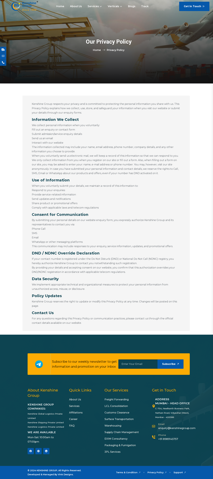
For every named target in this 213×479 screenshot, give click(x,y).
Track (145, 6)
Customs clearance (116, 412)
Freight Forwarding (116, 399)
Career (73, 419)
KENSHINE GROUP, (47, 470)
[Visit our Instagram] (38, 451)
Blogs (131, 6)
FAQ (72, 425)
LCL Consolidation (116, 406)
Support (179, 472)
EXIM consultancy (116, 438)
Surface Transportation (119, 419)
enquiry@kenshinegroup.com (177, 428)
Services (93, 6)
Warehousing (112, 425)
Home (60, 6)
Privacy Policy (156, 472)
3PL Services (112, 451)
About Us (76, 6)
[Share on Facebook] (31, 451)
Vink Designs (65, 474)
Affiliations (76, 412)
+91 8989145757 (168, 439)
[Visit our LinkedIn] (46, 451)
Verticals (113, 6)
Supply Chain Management (121, 432)
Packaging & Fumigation (120, 445)
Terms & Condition (127, 472)
